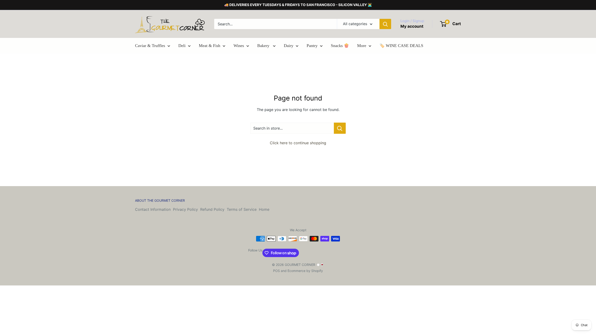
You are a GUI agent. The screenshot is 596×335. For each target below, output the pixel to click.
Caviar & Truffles (150, 45)
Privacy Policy (185, 209)
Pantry (312, 45)
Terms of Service (242, 209)
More (361, 45)
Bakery (264, 45)
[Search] (385, 24)
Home (264, 209)
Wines (239, 45)
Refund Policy (212, 209)
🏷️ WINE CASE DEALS (401, 45)
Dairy (288, 45)
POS (276, 271)
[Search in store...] (340, 128)
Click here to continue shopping (298, 143)
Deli (182, 45)
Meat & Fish (209, 45)
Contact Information (153, 209)
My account (411, 26)
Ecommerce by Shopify (305, 271)
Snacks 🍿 (340, 45)
